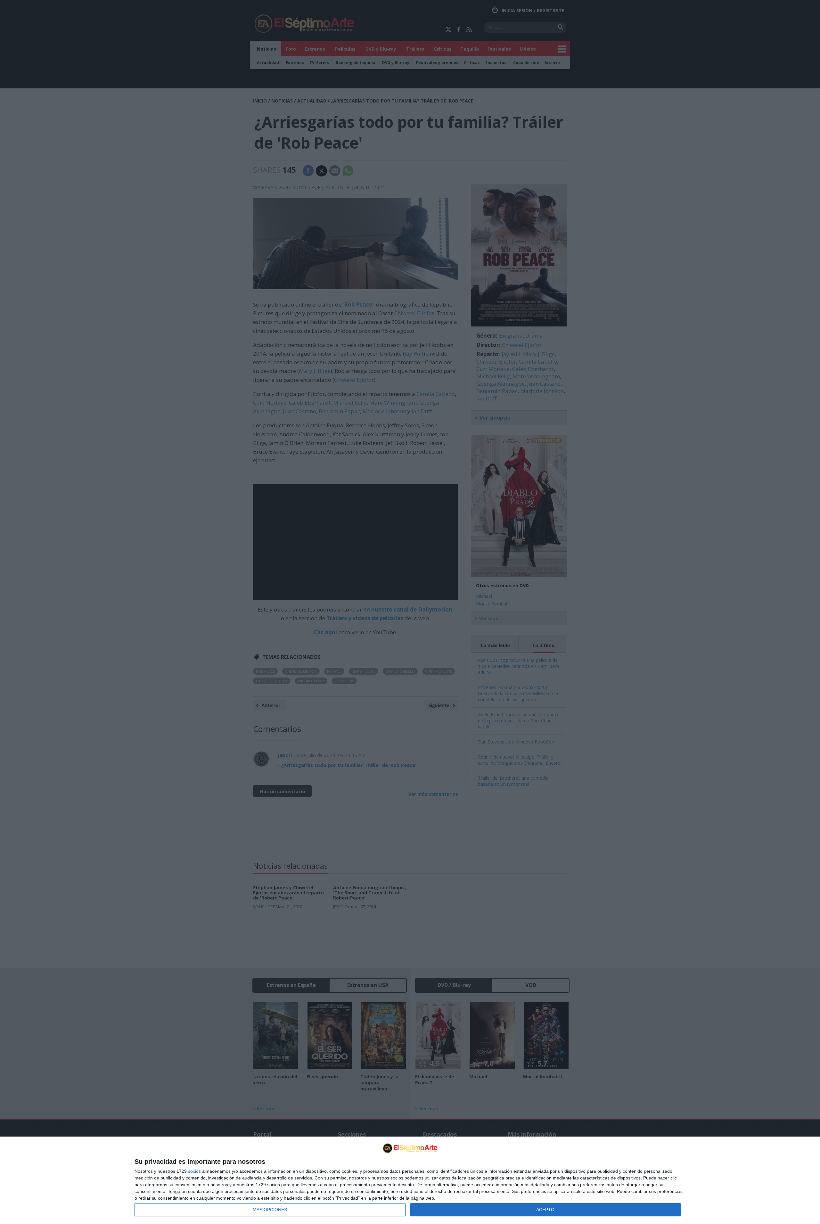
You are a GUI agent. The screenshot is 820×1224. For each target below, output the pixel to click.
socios (194, 1171)
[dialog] (410, 1180)
